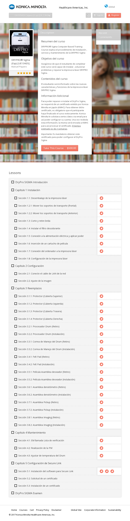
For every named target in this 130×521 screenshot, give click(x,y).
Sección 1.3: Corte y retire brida (34, 220)
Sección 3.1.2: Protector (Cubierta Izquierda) (40, 303)
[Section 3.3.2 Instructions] (101, 349)
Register (115, 15)
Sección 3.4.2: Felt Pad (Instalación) (36, 364)
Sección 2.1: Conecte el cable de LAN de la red (42, 273)
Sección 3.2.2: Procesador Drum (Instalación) (41, 333)
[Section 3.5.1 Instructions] (101, 372)
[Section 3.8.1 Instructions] (101, 417)
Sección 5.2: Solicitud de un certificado (37, 478)
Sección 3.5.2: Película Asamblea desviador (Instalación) (46, 379)
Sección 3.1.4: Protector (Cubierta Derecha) (40, 318)
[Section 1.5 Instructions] (101, 236)
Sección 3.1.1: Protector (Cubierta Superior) (40, 296)
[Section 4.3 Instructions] (101, 455)
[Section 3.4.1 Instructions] (101, 357)
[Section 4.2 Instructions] (101, 448)
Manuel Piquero (19, 66)
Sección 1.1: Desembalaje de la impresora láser (42, 198)
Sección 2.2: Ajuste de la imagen (34, 280)
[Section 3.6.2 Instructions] (101, 394)
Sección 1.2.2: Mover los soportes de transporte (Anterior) (48, 213)
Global (111, 6)
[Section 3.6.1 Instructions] (101, 387)
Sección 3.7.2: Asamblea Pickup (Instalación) (40, 409)
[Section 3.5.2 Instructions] (101, 379)
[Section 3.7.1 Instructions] (101, 402)
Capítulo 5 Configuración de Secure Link (38, 463)
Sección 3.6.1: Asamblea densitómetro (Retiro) (42, 387)
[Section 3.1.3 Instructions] (101, 311)
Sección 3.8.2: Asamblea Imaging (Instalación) (41, 424)
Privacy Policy (42, 510)
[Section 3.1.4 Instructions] (101, 319)
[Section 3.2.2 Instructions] (101, 334)
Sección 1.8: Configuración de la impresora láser (43, 258)
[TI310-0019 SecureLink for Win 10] (107, 471)
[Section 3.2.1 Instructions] (101, 326)
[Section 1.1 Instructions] (101, 198)
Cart (32, 510)
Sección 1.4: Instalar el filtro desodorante (39, 228)
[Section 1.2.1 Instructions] (101, 205)
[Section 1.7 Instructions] (101, 251)
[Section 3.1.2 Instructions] (101, 303)
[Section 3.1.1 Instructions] (101, 296)
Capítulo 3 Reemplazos (28, 288)
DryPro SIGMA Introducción (31, 182)
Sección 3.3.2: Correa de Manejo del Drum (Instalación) (46, 349)
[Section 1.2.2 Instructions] (101, 213)
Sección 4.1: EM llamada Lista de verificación (41, 440)
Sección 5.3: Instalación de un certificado (39, 485)
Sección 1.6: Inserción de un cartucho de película (43, 243)
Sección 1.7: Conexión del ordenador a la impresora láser (47, 251)
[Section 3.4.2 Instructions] (101, 364)
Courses (23, 510)
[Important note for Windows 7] (101, 471)
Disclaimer (57, 510)
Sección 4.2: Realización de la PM (35, 447)
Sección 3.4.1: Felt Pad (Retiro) (33, 356)
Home (14, 510)
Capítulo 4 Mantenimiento (30, 432)
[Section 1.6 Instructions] (101, 243)
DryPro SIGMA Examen (28, 493)
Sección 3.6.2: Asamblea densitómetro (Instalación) (44, 394)
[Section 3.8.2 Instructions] (101, 425)
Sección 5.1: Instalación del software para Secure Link (45, 471)
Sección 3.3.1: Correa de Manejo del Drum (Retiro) (44, 341)
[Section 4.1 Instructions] (101, 440)
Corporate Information (95, 510)
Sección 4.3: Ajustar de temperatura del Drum (41, 455)
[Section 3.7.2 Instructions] (101, 410)
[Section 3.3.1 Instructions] (101, 341)
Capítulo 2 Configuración (29, 266)
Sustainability (114, 510)
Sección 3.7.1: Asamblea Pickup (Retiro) (38, 402)
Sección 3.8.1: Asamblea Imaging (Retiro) (39, 417)
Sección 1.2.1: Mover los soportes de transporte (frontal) (47, 205)
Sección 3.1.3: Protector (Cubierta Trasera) (40, 311)
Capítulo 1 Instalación (27, 190)
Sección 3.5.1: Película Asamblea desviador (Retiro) (44, 371)
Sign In (100, 15)
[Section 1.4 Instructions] (101, 228)
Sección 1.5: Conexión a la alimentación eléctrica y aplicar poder (51, 235)
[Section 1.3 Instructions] (101, 221)
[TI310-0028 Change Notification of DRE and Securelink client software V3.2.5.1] (112, 471)
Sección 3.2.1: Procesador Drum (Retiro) (38, 326)
